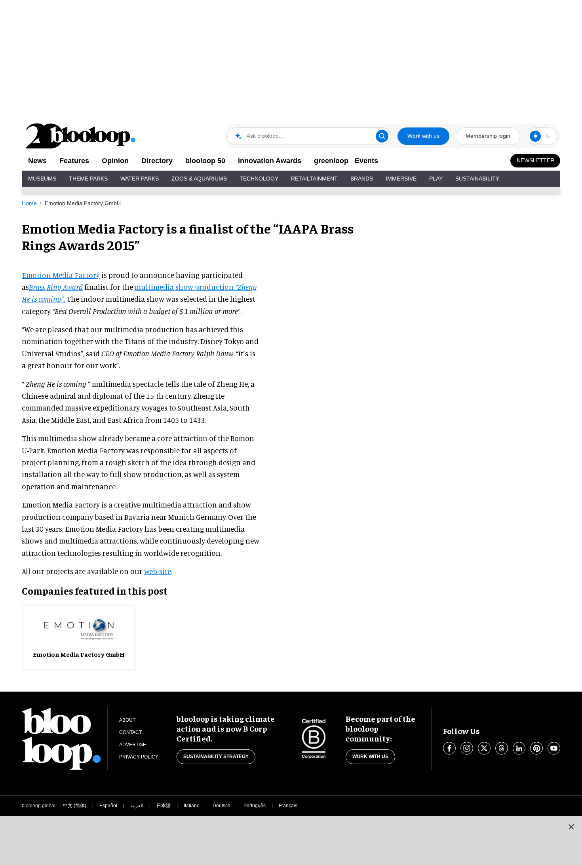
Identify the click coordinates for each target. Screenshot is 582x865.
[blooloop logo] (81, 136)
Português (254, 805)
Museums (42, 178)
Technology (259, 178)
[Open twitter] (484, 748)
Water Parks (139, 178)
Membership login (488, 136)
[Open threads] (501, 748)
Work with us (423, 136)
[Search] (382, 136)
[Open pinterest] (536, 748)
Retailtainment (314, 178)
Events (366, 161)
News (37, 161)
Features (74, 161)
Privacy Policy (138, 757)
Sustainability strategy (216, 756)
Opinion (115, 161)
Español (108, 805)
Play (436, 178)
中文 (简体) (74, 805)
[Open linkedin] (519, 748)
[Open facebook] (449, 748)
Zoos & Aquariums (199, 178)
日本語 (163, 805)
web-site (157, 571)
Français (288, 805)
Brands (361, 178)
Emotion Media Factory (61, 274)
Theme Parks (88, 178)
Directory (157, 161)
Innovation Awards (269, 161)
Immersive (401, 178)
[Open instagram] (466, 748)
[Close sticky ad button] (571, 826)
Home (29, 203)
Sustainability (477, 178)
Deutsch (221, 805)
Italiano (192, 805)
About (127, 720)
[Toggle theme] (535, 136)
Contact (130, 732)
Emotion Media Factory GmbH (83, 203)
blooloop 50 (205, 161)
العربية (136, 805)
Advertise (132, 744)
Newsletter (535, 160)
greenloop (331, 161)
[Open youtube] (554, 748)
